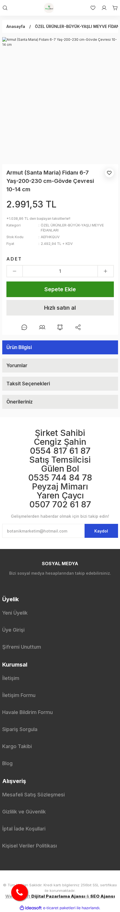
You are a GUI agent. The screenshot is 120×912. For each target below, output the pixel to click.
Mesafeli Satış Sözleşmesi (33, 795)
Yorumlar (16, 365)
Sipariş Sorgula (19, 729)
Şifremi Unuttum (21, 647)
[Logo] (49, 8)
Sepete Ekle (60, 289)
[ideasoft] (31, 908)
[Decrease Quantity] (14, 271)
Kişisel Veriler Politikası (29, 846)
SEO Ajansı (102, 896)
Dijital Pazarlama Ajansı (58, 896)
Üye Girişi (13, 630)
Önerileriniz (19, 402)
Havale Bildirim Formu (27, 712)
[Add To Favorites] (109, 172)
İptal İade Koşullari (23, 829)
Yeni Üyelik (15, 613)
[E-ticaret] (59, 907)
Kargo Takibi (17, 746)
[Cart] (112, 7)
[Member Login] (101, 7)
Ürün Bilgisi (19, 347)
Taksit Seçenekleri (28, 383)
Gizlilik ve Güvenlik (24, 812)
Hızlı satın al (60, 307)
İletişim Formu (18, 695)
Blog (7, 763)
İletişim (10, 678)
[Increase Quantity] (105, 271)
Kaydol (101, 531)
